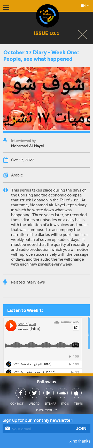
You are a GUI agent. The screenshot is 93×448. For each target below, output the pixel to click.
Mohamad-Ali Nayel (27, 145)
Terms (78, 403)
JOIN (81, 428)
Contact (17, 403)
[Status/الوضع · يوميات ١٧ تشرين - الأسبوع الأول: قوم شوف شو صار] (46, 348)
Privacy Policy (46, 410)
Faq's (65, 403)
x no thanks (79, 441)
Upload (34, 403)
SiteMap (50, 403)
